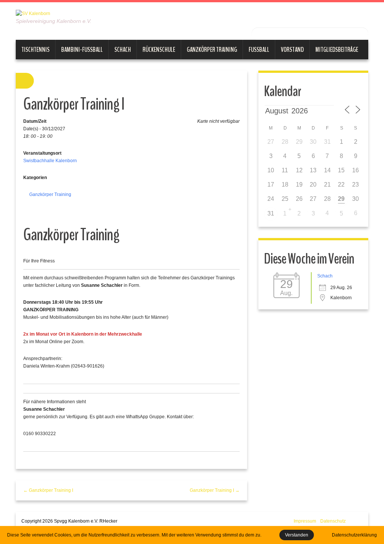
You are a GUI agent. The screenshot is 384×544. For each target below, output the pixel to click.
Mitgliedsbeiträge (336, 49)
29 (341, 199)
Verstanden (296, 535)
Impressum (305, 521)
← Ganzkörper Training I (48, 490)
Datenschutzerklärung (354, 535)
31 (270, 213)
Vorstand (292, 49)
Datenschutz (333, 521)
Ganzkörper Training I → (215, 490)
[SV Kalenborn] (33, 13)
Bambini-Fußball (82, 49)
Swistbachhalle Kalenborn (50, 160)
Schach (122, 49)
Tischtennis (35, 49)
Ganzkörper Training (212, 49)
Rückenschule (158, 49)
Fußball (259, 49)
